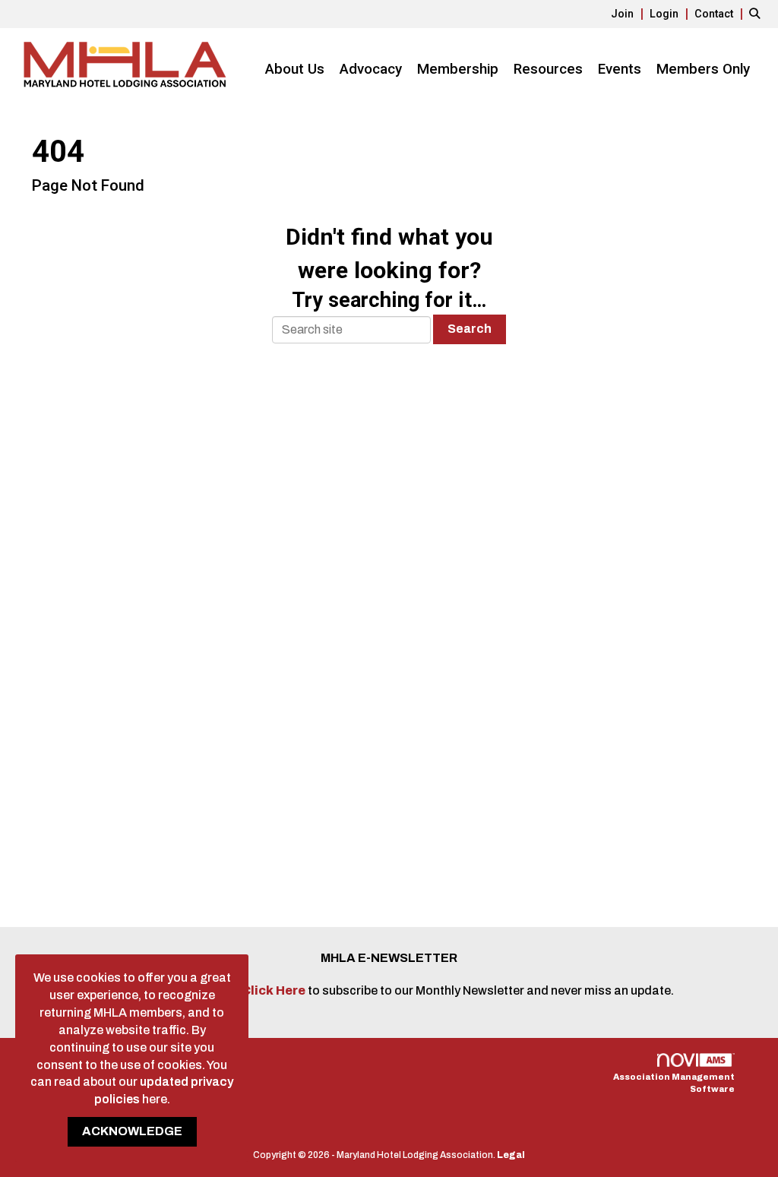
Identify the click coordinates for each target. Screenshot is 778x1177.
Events (619, 69)
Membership (457, 69)
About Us (294, 69)
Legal (511, 1155)
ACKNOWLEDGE (132, 1131)
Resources (548, 69)
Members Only (703, 69)
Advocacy (371, 69)
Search (470, 328)
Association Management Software (674, 1082)
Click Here (275, 990)
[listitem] (629, 13)
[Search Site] (758, 13)
